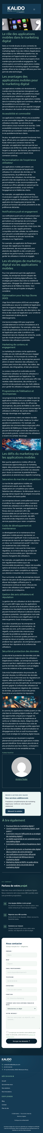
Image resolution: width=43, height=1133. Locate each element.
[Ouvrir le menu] (34, 9)
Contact (4, 1105)
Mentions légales (21, 1116)
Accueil (4, 1081)
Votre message (12, 1013)
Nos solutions (6, 1088)
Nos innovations (7, 1092)
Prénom (9, 951)
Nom (8, 960)
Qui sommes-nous (7, 1084)
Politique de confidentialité (21, 1120)
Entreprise (10, 985)
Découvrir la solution (15, 811)
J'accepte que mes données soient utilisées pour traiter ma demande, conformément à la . (21, 1035)
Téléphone (10, 977)
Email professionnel (14, 968)
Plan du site (5, 1108)
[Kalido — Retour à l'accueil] (21, 1060)
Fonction (9, 994)
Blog (3, 1101)
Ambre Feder (22, 779)
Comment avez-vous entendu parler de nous (20, 1003)
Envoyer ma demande (20, 1041)
